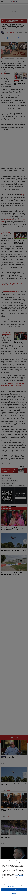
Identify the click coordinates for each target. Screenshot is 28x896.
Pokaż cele (14, 893)
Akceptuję (14, 889)
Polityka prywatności (19, 875)
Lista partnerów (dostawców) (8, 886)
